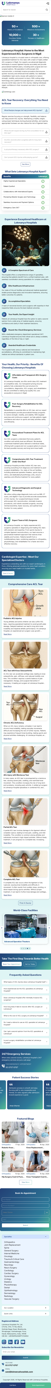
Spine (6, 1248)
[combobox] (3, 1212)
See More (25, 164)
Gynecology (9, 1276)
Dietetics (8, 1282)
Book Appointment (38, 1385)
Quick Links (8, 1314)
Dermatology (9, 1293)
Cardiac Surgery (11, 1273)
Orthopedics (9, 1242)
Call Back (13, 1385)
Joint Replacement (12, 1245)
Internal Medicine (11, 1253)
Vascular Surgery (11, 1299)
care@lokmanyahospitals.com (19, 1371)
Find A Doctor (25, 903)
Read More (8, 634)
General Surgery (11, 1250)
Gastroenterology (11, 1262)
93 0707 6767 (12, 1067)
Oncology (8, 1256)
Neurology (8, 1265)
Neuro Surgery (10, 1267)
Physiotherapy (10, 1285)
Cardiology (9, 1270)
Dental (7, 1287)
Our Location (9, 1308)
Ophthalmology (11, 1290)
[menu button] (47, 3)
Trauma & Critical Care (14, 1259)
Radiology (8, 1296)
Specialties (8, 1237)
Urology (7, 1279)
